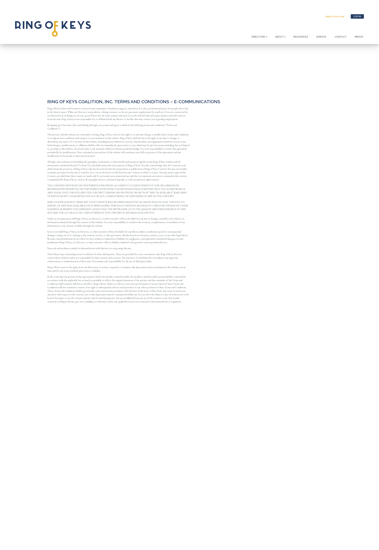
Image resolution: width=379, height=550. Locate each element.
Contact (340, 36)
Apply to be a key (334, 16)
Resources (300, 36)
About (279, 36)
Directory (258, 36)
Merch (359, 36)
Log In (357, 16)
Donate (321, 36)
